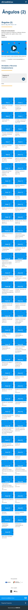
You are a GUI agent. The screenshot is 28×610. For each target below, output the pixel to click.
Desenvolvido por (14, 607)
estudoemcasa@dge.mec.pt (7, 598)
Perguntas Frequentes (6, 603)
